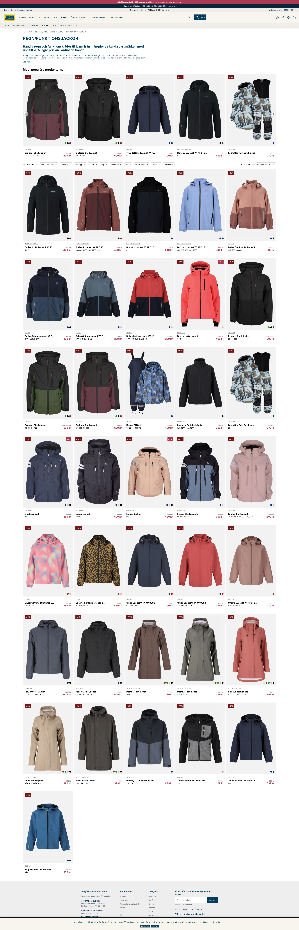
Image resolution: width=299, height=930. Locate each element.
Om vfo (13, 10)
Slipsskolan (152, 915)
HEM (24, 32)
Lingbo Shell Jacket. (187, 514)
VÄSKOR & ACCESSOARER (70, 26)
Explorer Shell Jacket (35, 153)
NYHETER (34, 26)
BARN (64, 17)
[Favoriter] (288, 17)
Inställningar (145, 926)
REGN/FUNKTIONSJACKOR (76, 32)
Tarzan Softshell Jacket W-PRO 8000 (192, 780)
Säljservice (124, 900)
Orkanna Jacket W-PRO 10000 (243, 603)
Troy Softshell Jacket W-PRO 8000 (141, 153)
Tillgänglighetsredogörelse (130, 904)
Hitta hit (6, 10)
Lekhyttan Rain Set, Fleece (241, 153)
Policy (122, 908)
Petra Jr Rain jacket (136, 691)
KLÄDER (45, 26)
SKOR (54, 26)
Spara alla (154, 926)
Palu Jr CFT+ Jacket (35, 691)
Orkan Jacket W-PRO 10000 (140, 603)
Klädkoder (151, 908)
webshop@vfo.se (275, 10)
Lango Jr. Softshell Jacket (190, 425)
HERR (46, 17)
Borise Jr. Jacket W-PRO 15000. (141, 247)
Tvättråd (151, 900)
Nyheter (123, 896)
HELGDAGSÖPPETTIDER (91, 917)
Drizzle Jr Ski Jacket (187, 336)
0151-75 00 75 (289, 10)
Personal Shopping (24, 10)
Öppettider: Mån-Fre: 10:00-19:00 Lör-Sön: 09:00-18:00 (149, 6)
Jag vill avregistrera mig (184, 904)
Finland (192, 909)
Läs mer (221, 922)
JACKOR (61, 32)
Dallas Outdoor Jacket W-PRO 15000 (243, 247)
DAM (55, 17)
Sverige (199, 909)
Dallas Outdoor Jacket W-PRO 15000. (90, 336)
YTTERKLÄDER (49, 32)
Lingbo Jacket (32, 514)
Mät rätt (151, 904)
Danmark (185, 909)
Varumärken (98, 17)
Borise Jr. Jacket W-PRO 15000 (192, 153)
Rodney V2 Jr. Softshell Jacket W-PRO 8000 (141, 780)
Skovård (151, 911)
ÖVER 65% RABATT (19, 26)
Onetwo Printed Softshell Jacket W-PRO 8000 (39, 603)
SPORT (6, 26)
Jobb (122, 911)
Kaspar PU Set (133, 425)
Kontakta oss (152, 896)
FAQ (121, 915)
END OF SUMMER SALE (29, 17)
